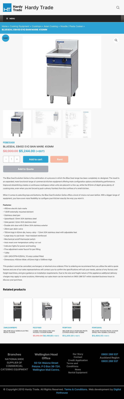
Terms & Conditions (75, 389)
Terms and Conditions (72, 365)
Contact (78, 357)
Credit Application (78, 360)
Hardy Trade (39, 7)
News (78, 369)
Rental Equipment (77, 372)
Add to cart (35, 159)
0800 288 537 (109, 354)
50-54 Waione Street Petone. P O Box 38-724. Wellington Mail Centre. (46, 366)
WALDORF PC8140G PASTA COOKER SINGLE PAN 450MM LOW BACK (105, 331)
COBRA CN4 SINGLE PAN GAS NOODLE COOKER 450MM (44, 331)
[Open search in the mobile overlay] (117, 7)
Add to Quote (26, 169)
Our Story (78, 354)
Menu (12, 18)
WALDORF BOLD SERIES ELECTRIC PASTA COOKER (15, 331)
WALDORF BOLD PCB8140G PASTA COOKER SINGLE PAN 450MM (74, 331)
